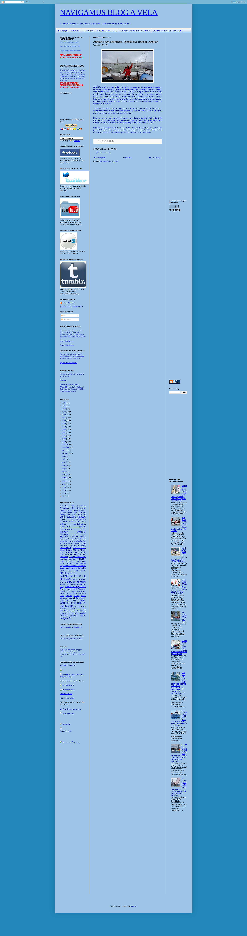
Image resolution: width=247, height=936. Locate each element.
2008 (64, 493)
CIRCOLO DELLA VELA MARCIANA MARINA (73, 519)
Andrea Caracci (66, 510)
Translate (77, 141)
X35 (63, 600)
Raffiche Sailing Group (75, 587)
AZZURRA (81, 506)
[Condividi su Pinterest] (113, 141)
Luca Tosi (65, 570)
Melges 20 (70, 582)
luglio (64, 459)
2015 (64, 436)
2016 (64, 433)
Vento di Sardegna (76, 598)
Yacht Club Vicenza (67, 613)
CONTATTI (88, 30)
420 (61, 506)
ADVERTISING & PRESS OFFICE (167, 30)
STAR (68, 591)
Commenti (66, 320)
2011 (64, 484)
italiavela (63, 380)
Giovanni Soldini (79, 559)
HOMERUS (64, 561)
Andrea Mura (80, 510)
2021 (64, 418)
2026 (64, 403)
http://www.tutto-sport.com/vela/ (70, 709)
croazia (83, 615)
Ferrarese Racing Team (68, 555)
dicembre (65, 444)
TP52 (62, 596)
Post (64, 316)
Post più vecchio (155, 157)
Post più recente (99, 157)
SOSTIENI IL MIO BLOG (106, 30)
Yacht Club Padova (77, 611)
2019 (64, 424)
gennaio (65, 478)
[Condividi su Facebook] (110, 141)
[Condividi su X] (108, 141)
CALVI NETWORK (68, 517)
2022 (64, 415)
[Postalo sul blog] (105, 141)
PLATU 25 (64, 584)
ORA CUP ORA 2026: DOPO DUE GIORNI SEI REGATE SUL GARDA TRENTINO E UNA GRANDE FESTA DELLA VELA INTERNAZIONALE (178, 683)
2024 (64, 409)
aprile (64, 468)
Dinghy (62, 550)
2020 (64, 421)
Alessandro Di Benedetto (73, 508)
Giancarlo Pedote (66, 559)
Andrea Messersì (68, 303)
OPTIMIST (81, 582)
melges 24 (65, 618)
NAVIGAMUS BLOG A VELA (109, 12)
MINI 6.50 (65, 579)
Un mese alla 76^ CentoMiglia (184, 616)
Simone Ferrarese (65, 593)
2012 (64, 481)
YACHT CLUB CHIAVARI (75, 600)
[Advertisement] (177, 75)
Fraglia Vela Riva (77, 557)
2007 (64, 496)
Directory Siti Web (66, 694)
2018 (64, 427)
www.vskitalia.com (67, 345)
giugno (64, 462)
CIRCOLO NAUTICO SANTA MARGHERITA (73, 523)
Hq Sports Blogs (65, 731)
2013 (64, 442)
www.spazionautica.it (74, 627)
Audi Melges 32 (79, 515)
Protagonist (74, 584)
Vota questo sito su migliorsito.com (72, 681)
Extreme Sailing (72, 552)
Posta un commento (103, 153)
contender (74, 615)
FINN (83, 552)
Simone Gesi (76, 593)
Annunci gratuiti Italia (67, 698)
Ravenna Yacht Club (68, 589)
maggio (64, 465)
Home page (62, 30)
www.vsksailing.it (66, 341)
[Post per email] (98, 141)
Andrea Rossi (66, 513)
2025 (64, 406)
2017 (64, 430)
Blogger (133, 907)
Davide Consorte (79, 548)
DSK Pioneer (74, 545)
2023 (64, 412)
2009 (64, 490)
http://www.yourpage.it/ (68, 665)
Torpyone (69, 596)
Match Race (76, 579)
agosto (64, 456)
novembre (65, 447)
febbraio (65, 474)
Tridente (76, 596)
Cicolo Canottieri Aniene (75, 539)
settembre (65, 453)
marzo (64, 472)
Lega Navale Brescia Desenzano (73, 566)
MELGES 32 (78, 576)
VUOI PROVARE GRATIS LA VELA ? (135, 30)
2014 (64, 439)
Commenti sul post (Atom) (109, 161)
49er (72, 506)
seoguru (74, 652)
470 (66, 506)
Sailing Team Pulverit (78, 591)
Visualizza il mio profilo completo (71, 306)
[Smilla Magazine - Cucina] (67, 713)
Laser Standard (80, 563)
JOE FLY (76, 561)
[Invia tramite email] (103, 141)
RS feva (83, 584)
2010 (64, 487)
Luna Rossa (80, 570)
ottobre (64, 450)
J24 (70, 561)
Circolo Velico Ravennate (68, 541)
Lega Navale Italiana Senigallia (73, 568)
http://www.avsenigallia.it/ (68, 363)
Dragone (69, 550)
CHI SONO (75, 30)
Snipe (84, 593)
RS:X (61, 587)
